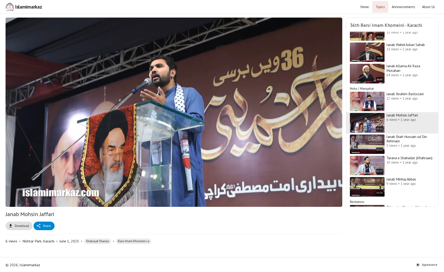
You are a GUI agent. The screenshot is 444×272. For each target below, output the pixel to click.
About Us (428, 7)
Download (22, 226)
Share (47, 226)
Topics (380, 7)
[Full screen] (333, 201)
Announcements (403, 7)
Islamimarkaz (28, 7)
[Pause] (14, 201)
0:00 (38, 201)
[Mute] (25, 201)
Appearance (429, 265)
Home (365, 7)
